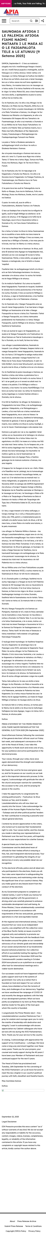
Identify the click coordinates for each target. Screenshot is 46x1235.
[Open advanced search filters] (36, 20)
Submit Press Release (14, 1226)
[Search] (31, 20)
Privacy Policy (34, 1231)
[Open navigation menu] (4, 21)
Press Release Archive (26, 1221)
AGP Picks (5, 4)
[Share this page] (42, 21)
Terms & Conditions (33, 1226)
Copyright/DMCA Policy (16, 1231)
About (12, 1221)
